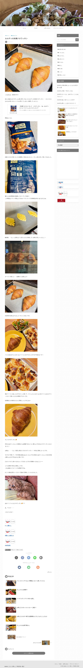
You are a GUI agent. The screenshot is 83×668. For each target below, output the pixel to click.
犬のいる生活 (20, 549)
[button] (41, 557)
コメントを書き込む (29, 653)
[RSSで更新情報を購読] (38, 567)
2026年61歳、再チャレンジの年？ (66, 100)
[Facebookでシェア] (22, 557)
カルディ (14, 549)
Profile (60, 663)
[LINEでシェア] (34, 557)
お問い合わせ (65, 663)
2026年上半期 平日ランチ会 (65, 91)
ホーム (56, 663)
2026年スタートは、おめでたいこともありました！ (67, 95)
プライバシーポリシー (74, 663)
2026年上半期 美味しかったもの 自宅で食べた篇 (67, 86)
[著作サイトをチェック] (19, 567)
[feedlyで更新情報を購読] (28, 567)
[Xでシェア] (16, 557)
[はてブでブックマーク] (28, 557)
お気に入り (8, 549)
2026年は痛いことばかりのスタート (66, 103)
